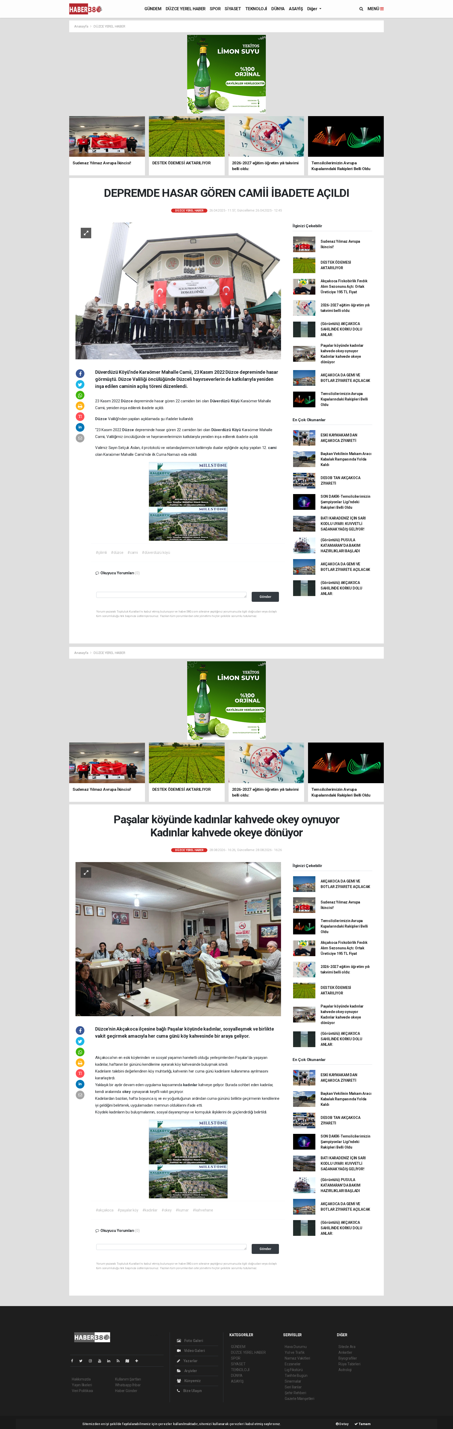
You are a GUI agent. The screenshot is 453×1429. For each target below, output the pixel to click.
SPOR (215, 8)
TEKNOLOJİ (256, 8)
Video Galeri (194, 1351)
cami (272, 447)
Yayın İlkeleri (82, 1385)
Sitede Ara (346, 1347)
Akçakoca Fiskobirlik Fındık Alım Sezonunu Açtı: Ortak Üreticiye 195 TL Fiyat (344, 286)
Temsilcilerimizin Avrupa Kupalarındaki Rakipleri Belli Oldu (344, 399)
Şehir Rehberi (295, 1393)
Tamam (364, 1424)
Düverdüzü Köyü (225, 401)
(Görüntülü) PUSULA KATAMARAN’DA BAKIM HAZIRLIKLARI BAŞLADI (340, 545)
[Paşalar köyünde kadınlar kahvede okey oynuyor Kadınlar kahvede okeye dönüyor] (178, 939)
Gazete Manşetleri (299, 1398)
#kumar (182, 1210)
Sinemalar (293, 1381)
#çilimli (101, 552)
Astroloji (345, 1370)
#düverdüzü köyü (156, 552)
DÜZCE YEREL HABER (186, 8)
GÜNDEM (152, 8)
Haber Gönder (126, 1391)
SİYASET (233, 8)
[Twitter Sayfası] (83, 1361)
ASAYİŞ (296, 8)
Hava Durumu (296, 1347)
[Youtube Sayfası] (101, 1361)
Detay (344, 1424)
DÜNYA (278, 8)
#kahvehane (203, 1210)
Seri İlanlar (293, 1387)
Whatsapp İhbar (128, 1385)
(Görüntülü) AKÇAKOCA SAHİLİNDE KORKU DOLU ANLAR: (341, 329)
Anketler (345, 1352)
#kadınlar (150, 1210)
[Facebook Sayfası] (74, 1361)
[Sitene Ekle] (138, 1361)
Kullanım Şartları (128, 1379)
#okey (166, 1210)
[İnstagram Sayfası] (92, 1361)
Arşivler (190, 1371)
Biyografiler (347, 1358)
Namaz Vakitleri (297, 1358)
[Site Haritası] (129, 1361)
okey (127, 1091)
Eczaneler (293, 1364)
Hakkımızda (81, 1379)
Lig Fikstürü (294, 1370)
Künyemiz (192, 1381)
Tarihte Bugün (296, 1375)
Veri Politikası (82, 1391)
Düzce (127, 401)
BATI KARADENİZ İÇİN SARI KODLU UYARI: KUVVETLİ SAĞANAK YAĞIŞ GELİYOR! (343, 523)
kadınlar (190, 1084)
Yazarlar (190, 1361)
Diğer (313, 8)
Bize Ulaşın (192, 1391)
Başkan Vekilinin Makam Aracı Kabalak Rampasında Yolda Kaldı (346, 459)
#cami (132, 552)
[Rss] (120, 1361)
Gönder (265, 597)
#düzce (117, 552)
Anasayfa (81, 26)
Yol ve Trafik (295, 1352)
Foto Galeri (193, 1341)
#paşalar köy (127, 1210)
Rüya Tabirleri (349, 1364)
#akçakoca (105, 1210)
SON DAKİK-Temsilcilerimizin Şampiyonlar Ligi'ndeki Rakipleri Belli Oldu (345, 502)
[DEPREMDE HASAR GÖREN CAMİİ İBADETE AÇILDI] (178, 290)
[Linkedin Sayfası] (111, 1361)
